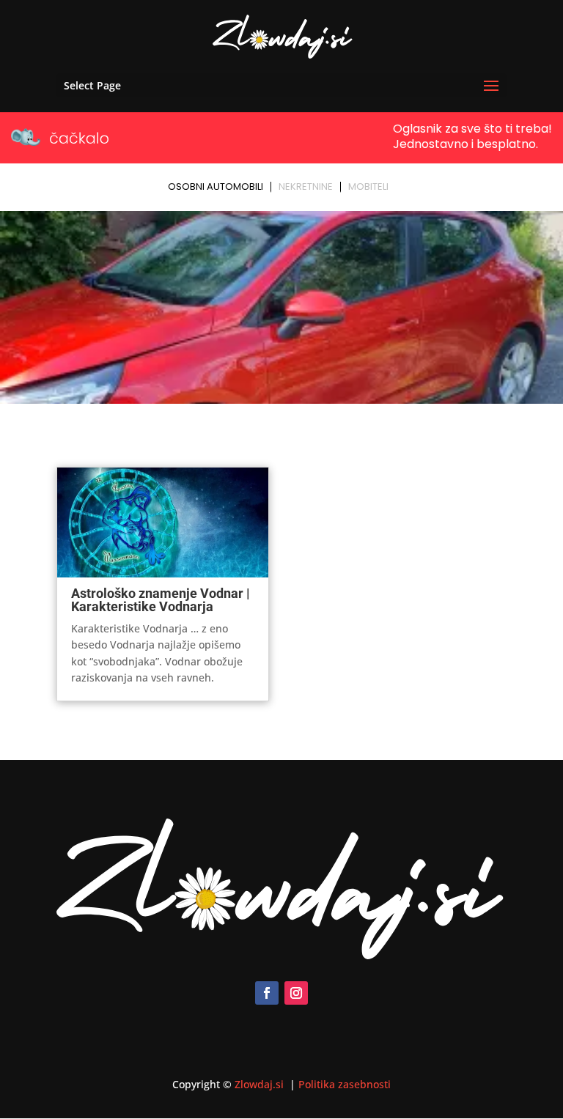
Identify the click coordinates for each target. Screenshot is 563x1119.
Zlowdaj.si (261, 1084)
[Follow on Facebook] (267, 993)
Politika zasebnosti (344, 1084)
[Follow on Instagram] (296, 993)
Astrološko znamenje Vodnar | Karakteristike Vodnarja (160, 600)
